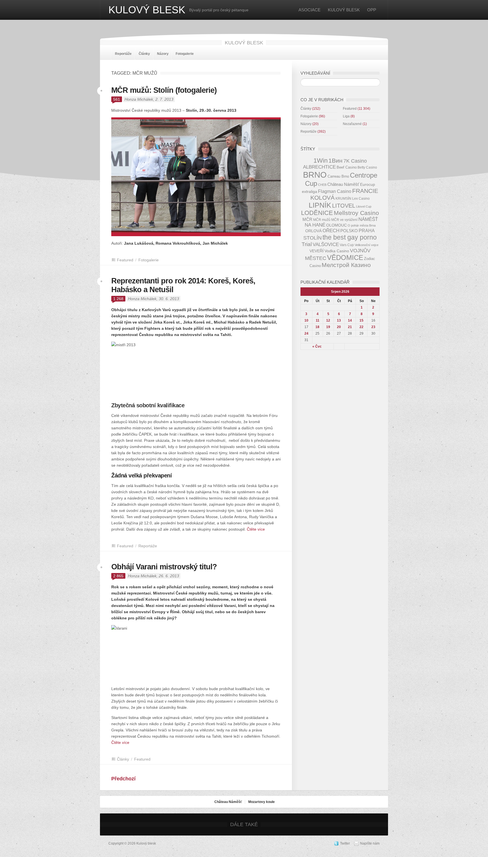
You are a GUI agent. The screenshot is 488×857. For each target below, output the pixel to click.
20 (339, 327)
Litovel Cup (363, 206)
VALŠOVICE (326, 244)
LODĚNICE (317, 212)
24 (306, 333)
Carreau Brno (338, 176)
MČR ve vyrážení (344, 219)
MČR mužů (321, 219)
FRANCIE (365, 191)
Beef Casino (347, 167)
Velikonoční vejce (366, 245)
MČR (307, 219)
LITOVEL (343, 206)
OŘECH (331, 230)
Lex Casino (361, 198)
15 (361, 320)
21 (350, 327)
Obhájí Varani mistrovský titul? (164, 567)
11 (317, 320)
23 (373, 327)
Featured (125, 260)
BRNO (315, 174)
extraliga (309, 192)
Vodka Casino (336, 251)
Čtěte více (256, 529)
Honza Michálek (139, 99)
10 (306, 320)
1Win (320, 160)
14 (350, 320)
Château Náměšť (343, 184)
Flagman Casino (334, 191)
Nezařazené (352, 124)
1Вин (335, 160)
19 (328, 327)
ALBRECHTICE (319, 167)
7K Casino (355, 161)
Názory (163, 54)
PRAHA (367, 230)
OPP (371, 9)
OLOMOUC (336, 225)
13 (339, 320)
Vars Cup (347, 245)
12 (328, 320)
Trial (307, 244)
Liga (346, 116)
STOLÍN (312, 238)
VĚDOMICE (345, 257)
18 (317, 327)
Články (144, 54)
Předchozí (123, 778)
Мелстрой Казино (346, 265)
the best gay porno (350, 237)
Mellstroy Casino (356, 213)
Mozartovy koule (261, 802)
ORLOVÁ (313, 231)
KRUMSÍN (343, 198)
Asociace (310, 9)
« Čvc (317, 346)
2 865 (118, 576)
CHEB (322, 184)
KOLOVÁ (322, 197)
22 (361, 327)
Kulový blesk (146, 10)
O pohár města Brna (362, 225)
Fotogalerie (185, 54)
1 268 (118, 298)
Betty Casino (367, 167)
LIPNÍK (320, 205)
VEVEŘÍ (317, 251)
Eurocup (367, 184)
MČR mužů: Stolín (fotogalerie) (164, 90)
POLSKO (349, 230)
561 (116, 99)
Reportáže (123, 54)
